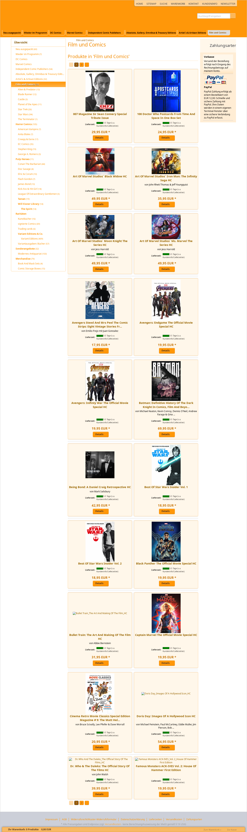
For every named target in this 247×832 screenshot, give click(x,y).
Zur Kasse (232, 829)
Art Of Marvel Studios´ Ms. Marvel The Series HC (166, 243)
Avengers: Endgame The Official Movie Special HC (166, 324)
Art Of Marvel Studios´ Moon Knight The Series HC (100, 243)
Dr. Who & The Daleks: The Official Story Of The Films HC (99, 768)
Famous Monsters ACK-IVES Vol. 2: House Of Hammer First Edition (166, 768)
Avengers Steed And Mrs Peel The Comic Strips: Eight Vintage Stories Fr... (100, 324)
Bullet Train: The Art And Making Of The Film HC (100, 637)
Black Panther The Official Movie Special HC (166, 563)
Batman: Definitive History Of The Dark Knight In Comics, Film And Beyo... (166, 405)
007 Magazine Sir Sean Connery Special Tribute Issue (100, 116)
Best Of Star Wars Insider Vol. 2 (100, 563)
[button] (233, 16)
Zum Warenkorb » (212, 829)
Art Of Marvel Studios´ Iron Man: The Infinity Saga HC (166, 178)
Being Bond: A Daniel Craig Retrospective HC (100, 487)
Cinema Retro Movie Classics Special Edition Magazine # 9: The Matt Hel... (100, 718)
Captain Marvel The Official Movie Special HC (166, 635)
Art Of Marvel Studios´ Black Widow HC (100, 176)
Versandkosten (113, 824)
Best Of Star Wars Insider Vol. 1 (166, 487)
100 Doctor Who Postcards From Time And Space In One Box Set (166, 116)
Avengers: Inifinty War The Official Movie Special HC (99, 405)
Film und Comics (85, 40)
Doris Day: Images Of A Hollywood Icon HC (166, 716)
